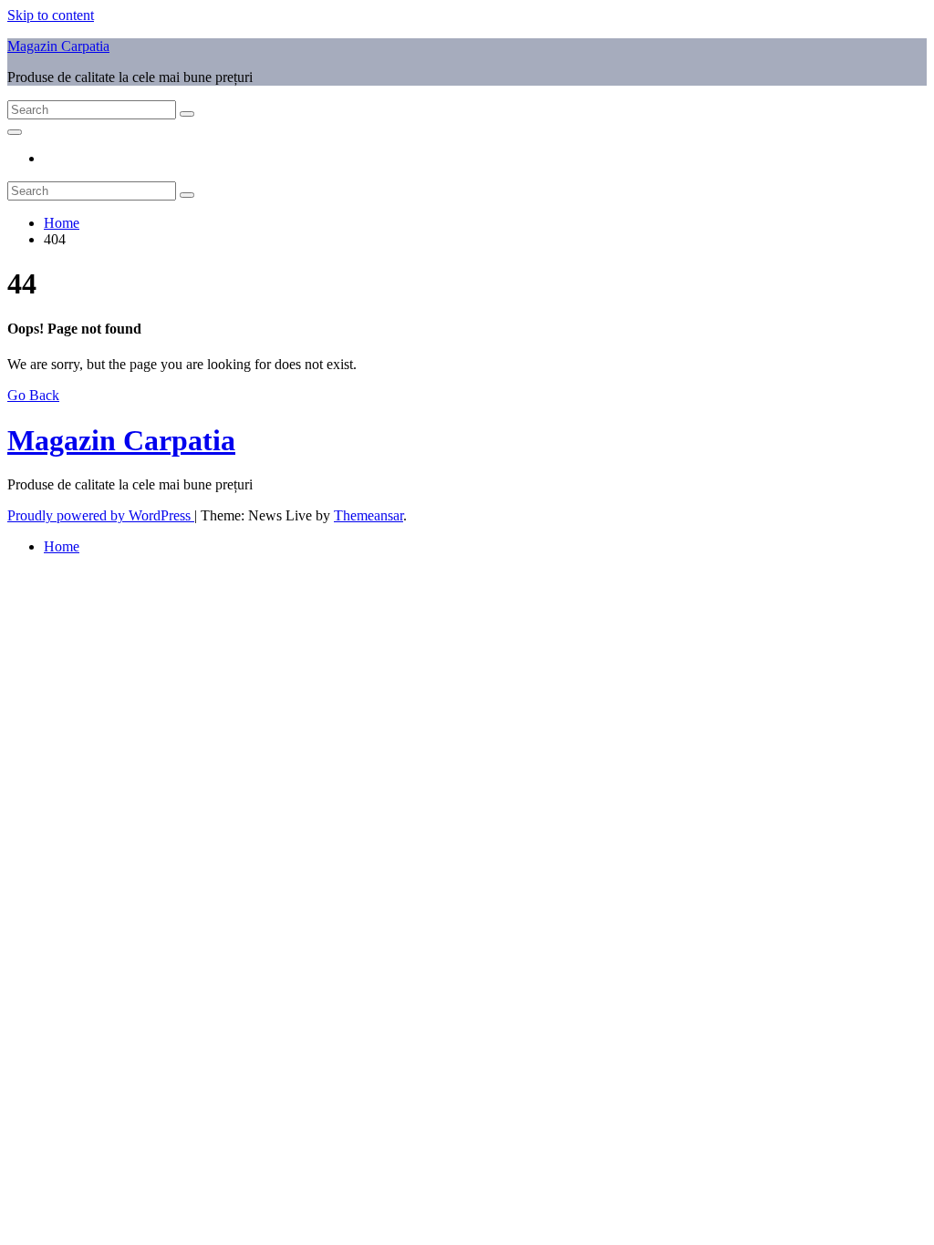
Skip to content (50, 15)
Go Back (33, 395)
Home (61, 223)
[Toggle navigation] (14, 132)
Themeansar (368, 515)
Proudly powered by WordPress (100, 515)
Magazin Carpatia (58, 46)
